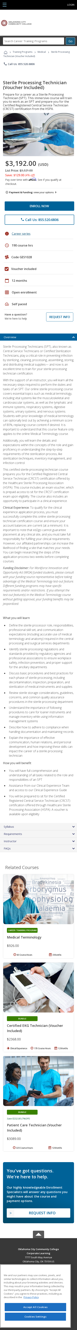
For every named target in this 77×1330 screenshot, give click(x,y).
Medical (42, 51)
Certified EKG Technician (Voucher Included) (35, 1028)
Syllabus (9, 826)
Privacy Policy (31, 1297)
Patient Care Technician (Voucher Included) (34, 1127)
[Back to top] (38, 1249)
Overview (10, 337)
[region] (35, 1296)
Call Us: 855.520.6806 (19, 64)
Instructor (10, 841)
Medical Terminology (24, 937)
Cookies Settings (35, 1316)
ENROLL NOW (39, 206)
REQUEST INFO (59, 317)
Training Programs (22, 51)
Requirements (13, 834)
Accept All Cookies (35, 1307)
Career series (21, 234)
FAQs (7, 848)
